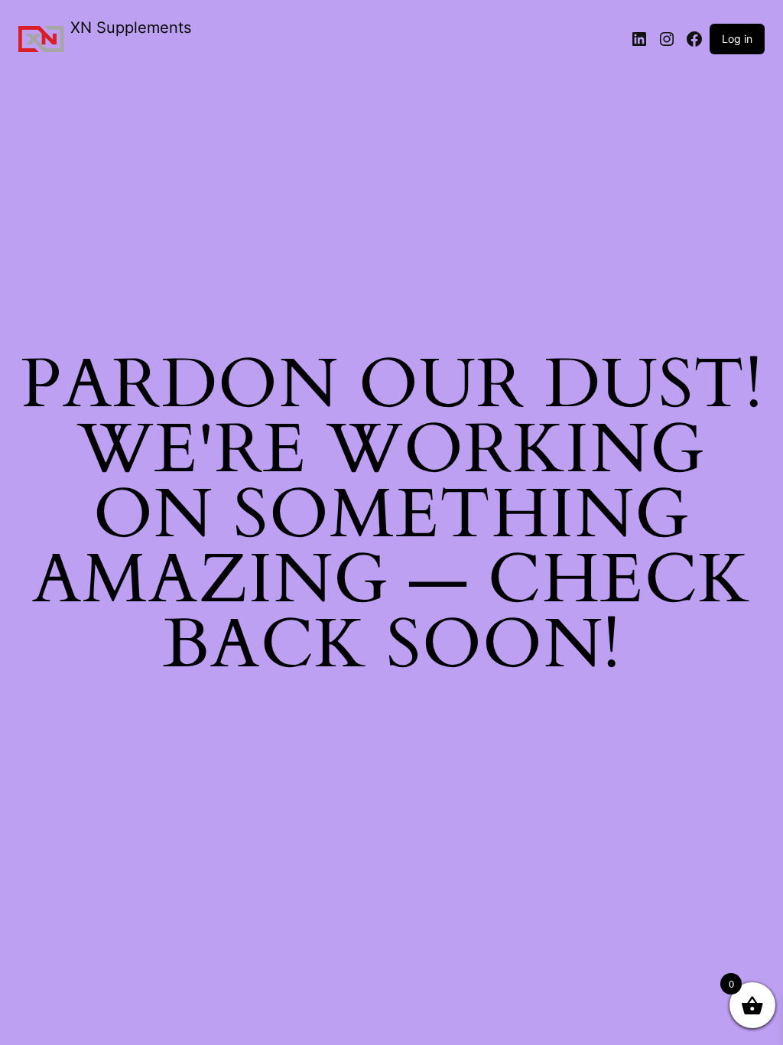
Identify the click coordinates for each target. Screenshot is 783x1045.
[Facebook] (694, 39)
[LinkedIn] (639, 39)
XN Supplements (130, 27)
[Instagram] (667, 39)
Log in (737, 38)
